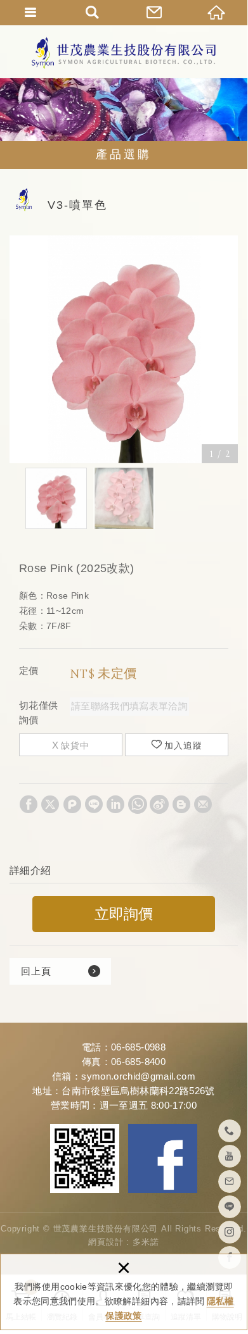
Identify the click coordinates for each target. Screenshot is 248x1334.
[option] (124, 349)
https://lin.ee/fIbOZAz (229, 1206)
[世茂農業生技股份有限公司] (124, 53)
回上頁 (36, 971)
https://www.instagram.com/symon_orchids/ (229, 1232)
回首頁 (217, 12)
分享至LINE (93, 804)
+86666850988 (229, 1130)
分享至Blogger (181, 804)
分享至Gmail (202, 804)
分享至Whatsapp (137, 804)
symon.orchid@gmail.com (138, 1076)
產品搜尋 (93, 12)
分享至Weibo (159, 804)
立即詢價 (124, 914)
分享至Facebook (28, 804)
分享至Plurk (72, 804)
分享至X (50, 804)
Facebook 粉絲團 (162, 1158)
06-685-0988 (138, 1047)
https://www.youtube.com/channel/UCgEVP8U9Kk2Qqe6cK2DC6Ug (229, 1156)
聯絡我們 (155, 12)
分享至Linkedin (115, 804)
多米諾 (146, 1242)
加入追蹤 (183, 745)
